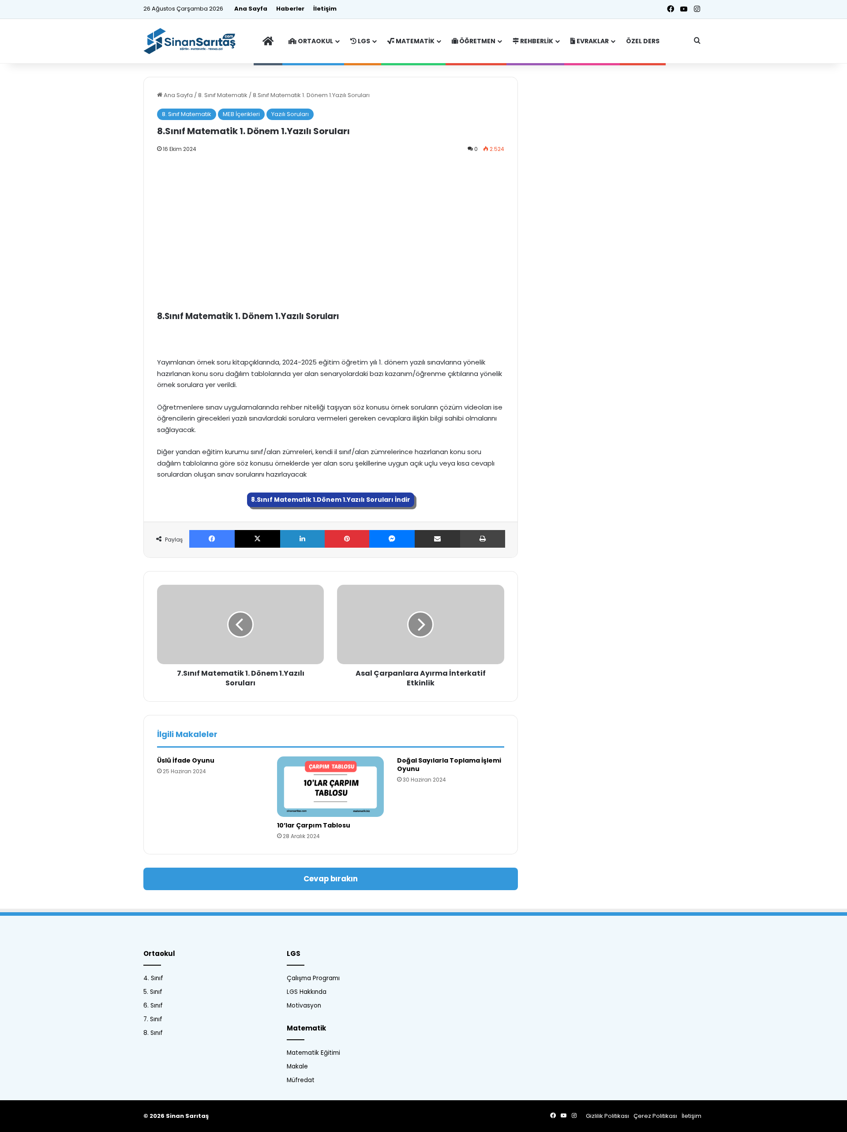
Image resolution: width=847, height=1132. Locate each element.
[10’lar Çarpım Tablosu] (330, 786)
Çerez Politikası (655, 1116)
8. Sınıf (153, 1033)
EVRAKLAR (592, 41)
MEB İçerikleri (241, 114)
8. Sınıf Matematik (222, 95)
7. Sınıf (152, 1019)
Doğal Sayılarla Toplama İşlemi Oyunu (449, 764)
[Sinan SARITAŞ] (193, 41)
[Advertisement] (330, 225)
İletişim (325, 8)
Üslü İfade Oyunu (185, 760)
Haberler (290, 8)
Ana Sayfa (250, 8)
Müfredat (301, 1080)
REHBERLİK (536, 41)
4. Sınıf (153, 978)
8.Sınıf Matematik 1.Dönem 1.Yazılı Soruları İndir (330, 499)
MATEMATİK (414, 41)
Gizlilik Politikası (607, 1116)
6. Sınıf (153, 1005)
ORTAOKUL (314, 41)
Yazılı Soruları (290, 114)
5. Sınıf (152, 992)
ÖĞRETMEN (476, 41)
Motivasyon (304, 1005)
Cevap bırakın (331, 878)
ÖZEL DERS (643, 41)
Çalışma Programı (313, 978)
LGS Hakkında (306, 992)
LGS (363, 41)
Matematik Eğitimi (313, 1053)
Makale (297, 1066)
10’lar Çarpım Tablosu (313, 825)
